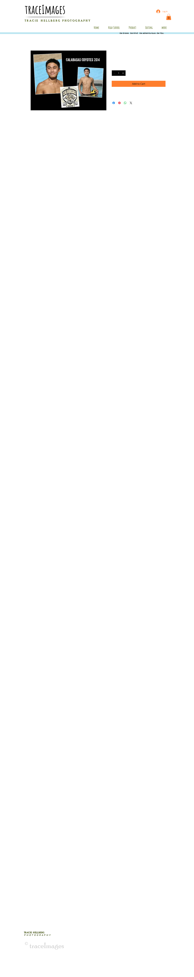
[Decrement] (114, 73)
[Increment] (123, 73)
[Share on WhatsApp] (125, 103)
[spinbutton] (118, 73)
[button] (168, 17)
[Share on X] (131, 103)
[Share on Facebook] (113, 103)
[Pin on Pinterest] (119, 103)
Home (34, 39)
